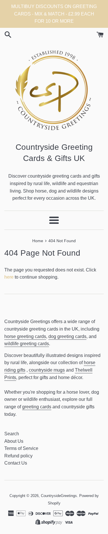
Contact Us (15, 463)
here (9, 277)
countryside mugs (47, 370)
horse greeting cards (25, 336)
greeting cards (36, 406)
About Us (13, 441)
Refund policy (18, 455)
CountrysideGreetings (59, 496)
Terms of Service (21, 448)
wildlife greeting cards (26, 343)
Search (11, 433)
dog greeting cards (67, 336)
